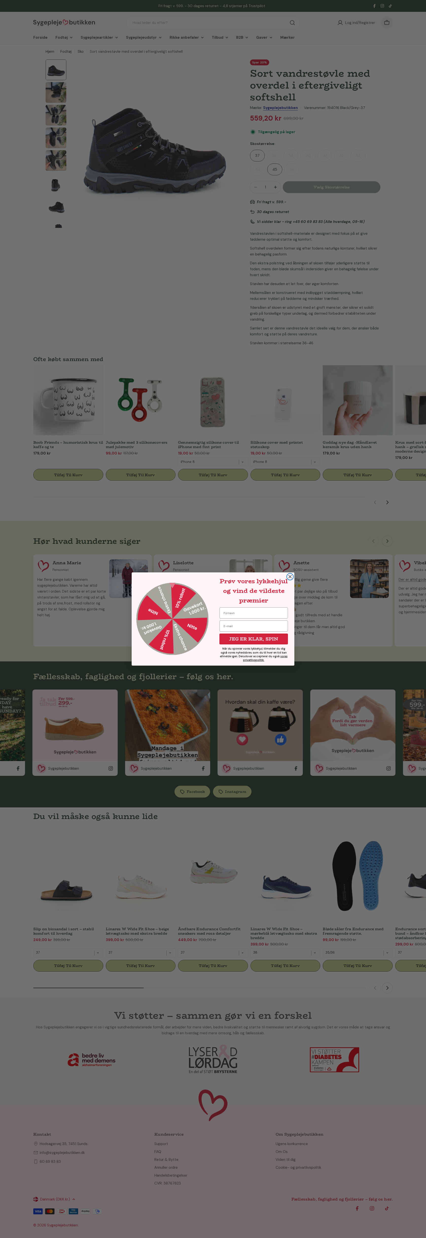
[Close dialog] (290, 576)
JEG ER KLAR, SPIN (253, 639)
